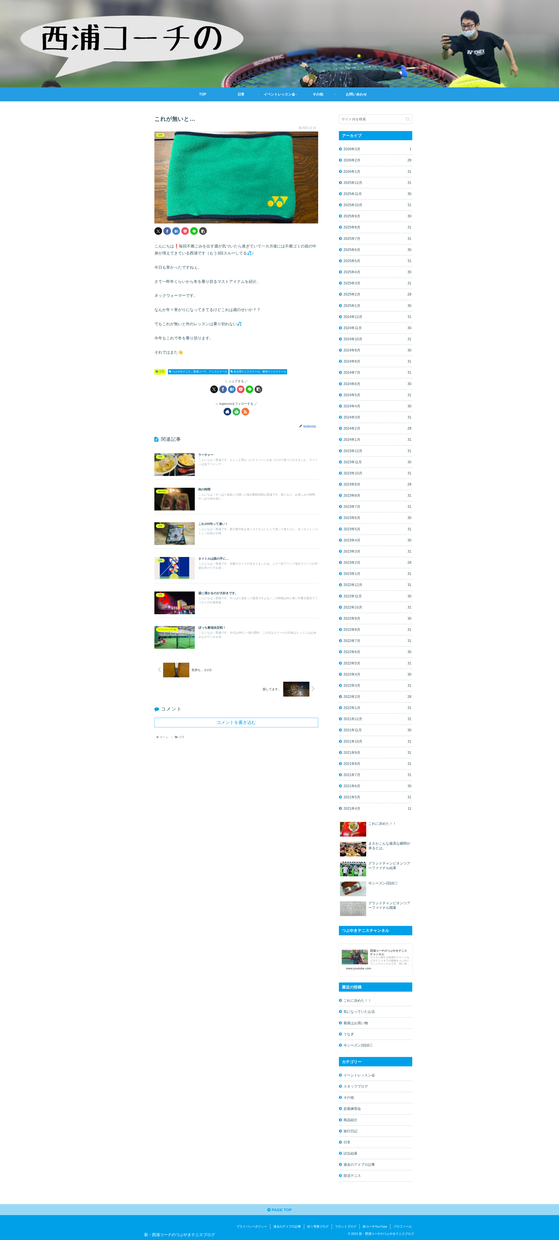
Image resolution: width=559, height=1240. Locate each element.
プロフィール (402, 1226)
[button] (203, 231)
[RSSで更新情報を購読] (245, 411)
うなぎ (348, 1034)
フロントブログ (345, 1226)
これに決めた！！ (357, 1000)
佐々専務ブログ (318, 1226)
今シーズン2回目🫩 (358, 1045)
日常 (161, 371)
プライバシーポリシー (251, 1226)
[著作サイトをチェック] (227, 411)
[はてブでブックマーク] (176, 231)
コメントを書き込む (236, 722)
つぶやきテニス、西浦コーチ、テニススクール (199, 371)
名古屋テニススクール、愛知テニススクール (260, 371)
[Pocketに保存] (185, 231)
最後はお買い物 (355, 1023)
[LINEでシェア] (194, 231)
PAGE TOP (281, 1210)
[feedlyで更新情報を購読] (236, 411)
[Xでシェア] (158, 231)
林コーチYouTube (375, 1226)
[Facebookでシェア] (167, 231)
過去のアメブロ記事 (287, 1226)
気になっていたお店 (359, 1011)
